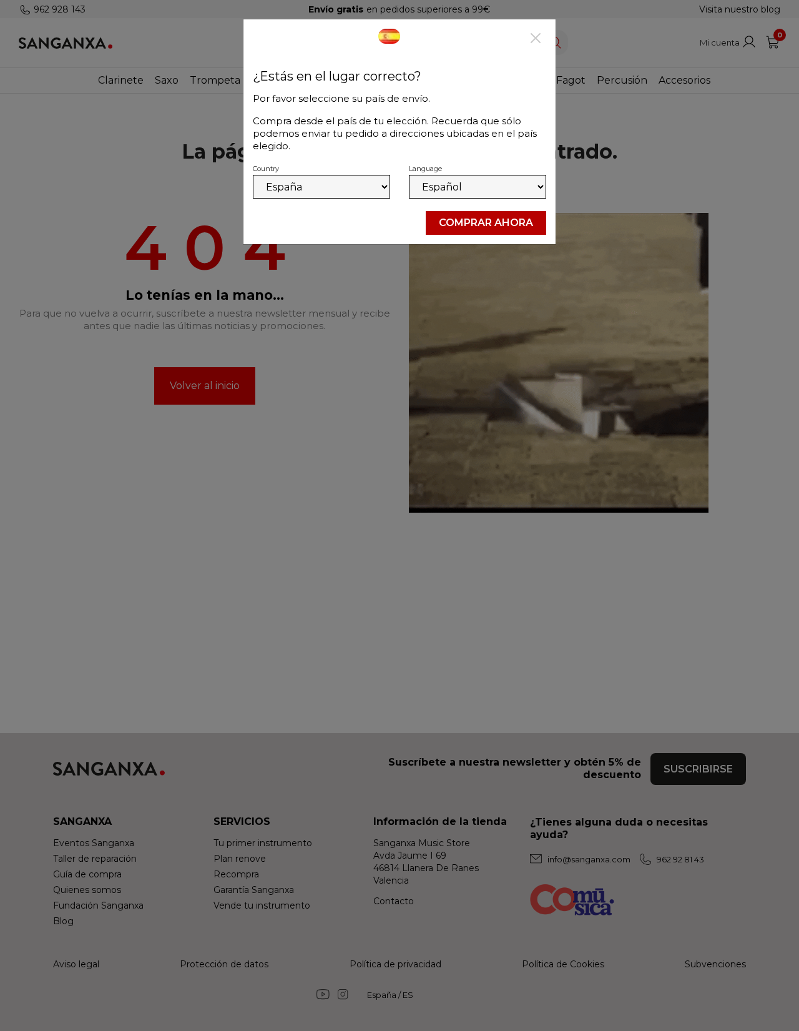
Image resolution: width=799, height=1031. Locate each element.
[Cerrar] (535, 39)
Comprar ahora (486, 223)
